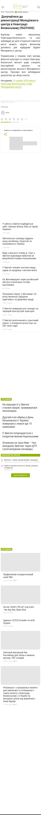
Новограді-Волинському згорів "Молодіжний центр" (18, 83)
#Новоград (4, 107)
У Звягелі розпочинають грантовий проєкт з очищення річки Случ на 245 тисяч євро (20, 323)
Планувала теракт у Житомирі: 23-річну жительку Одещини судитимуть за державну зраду (19, 297)
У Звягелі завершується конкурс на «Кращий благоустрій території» (20, 310)
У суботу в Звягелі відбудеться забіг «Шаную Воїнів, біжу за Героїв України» (20, 226)
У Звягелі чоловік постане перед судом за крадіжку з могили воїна (19, 269)
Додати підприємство (20, 475)
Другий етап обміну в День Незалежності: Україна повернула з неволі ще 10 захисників (17, 422)
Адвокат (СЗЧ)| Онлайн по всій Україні (19, 621)
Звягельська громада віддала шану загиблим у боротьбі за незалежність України (17, 241)
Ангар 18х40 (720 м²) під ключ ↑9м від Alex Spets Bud (18, 608)
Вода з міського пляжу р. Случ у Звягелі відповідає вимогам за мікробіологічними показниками (19, 256)
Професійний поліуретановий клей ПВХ (18, 576)
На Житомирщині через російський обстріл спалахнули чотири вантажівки (20, 282)
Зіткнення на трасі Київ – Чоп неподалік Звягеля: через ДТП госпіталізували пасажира (19, 446)
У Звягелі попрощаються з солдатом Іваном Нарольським (20, 434)
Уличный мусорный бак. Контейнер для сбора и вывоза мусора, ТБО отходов (18, 655)
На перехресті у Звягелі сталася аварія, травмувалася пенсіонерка (19, 407)
